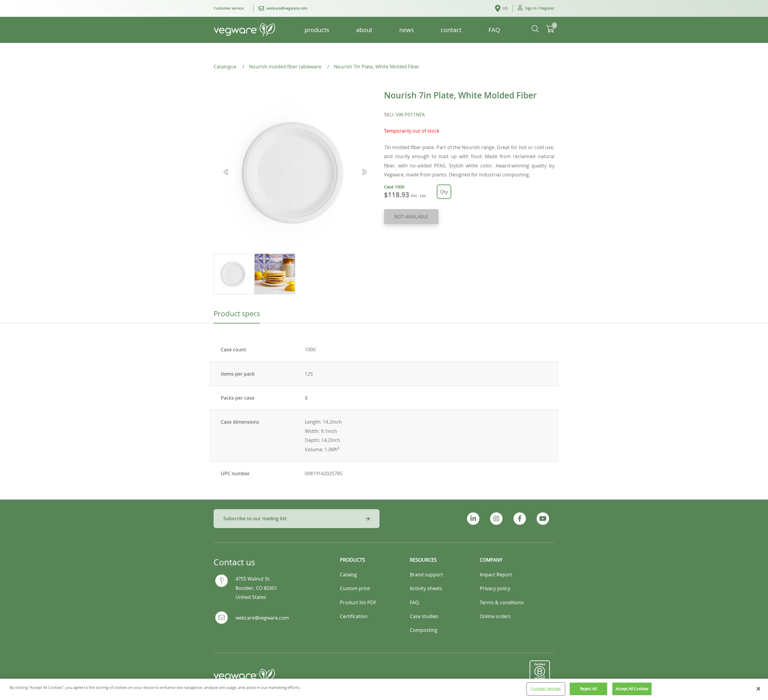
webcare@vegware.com (262, 617)
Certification (354, 616)
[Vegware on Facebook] (519, 518)
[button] (536, 8)
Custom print (355, 588)
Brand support (426, 574)
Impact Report (496, 574)
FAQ (414, 602)
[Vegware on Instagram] (496, 518)
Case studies (424, 616)
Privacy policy (495, 588)
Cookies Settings (546, 688)
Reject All (588, 688)
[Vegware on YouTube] (543, 518)
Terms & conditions (502, 602)
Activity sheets (426, 588)
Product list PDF (358, 602)
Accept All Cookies (632, 688)
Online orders (495, 616)
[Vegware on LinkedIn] (473, 518)
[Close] (758, 688)
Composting (423, 630)
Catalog (348, 574)
